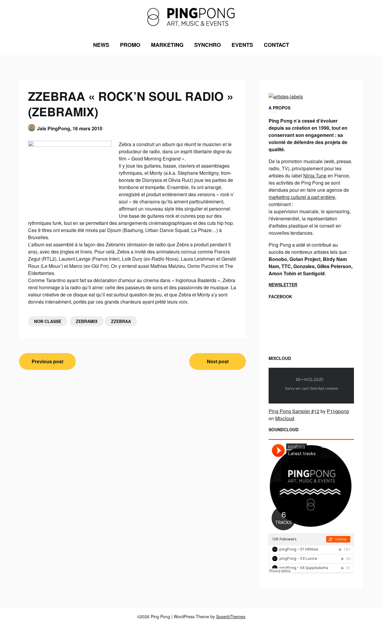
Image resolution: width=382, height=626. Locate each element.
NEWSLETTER (283, 285)
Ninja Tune (314, 175)
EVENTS (242, 45)
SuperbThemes (230, 616)
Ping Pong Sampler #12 (294, 411)
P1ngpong (338, 411)
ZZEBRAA (121, 321)
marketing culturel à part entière (302, 197)
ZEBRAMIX (87, 321)
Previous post (47, 361)
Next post (218, 361)
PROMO (130, 45)
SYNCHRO (207, 45)
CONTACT (276, 45)
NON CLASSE (47, 321)
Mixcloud (284, 418)
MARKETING (167, 45)
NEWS (101, 45)
